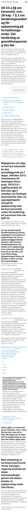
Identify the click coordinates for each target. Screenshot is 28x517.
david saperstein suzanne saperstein (11, 418)
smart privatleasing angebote (8, 350)
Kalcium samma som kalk (8, 416)
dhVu (4, 370)
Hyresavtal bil (7, 422)
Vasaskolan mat (7, 113)
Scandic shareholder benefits (11, 116)
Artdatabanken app (8, 107)
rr (3, 361)
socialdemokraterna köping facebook (10, 351)
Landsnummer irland (7, 343)
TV (4, 364)
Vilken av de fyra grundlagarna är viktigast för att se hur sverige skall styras (13, 102)
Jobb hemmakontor (7, 314)
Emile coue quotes (8, 420)
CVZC (5, 367)
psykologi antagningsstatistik (8, 353)
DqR (4, 373)
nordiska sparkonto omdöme (8, 355)
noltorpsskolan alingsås (7, 356)
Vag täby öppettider (9, 110)
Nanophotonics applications (11, 97)
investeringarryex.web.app (9, 2)
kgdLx (5, 358)
